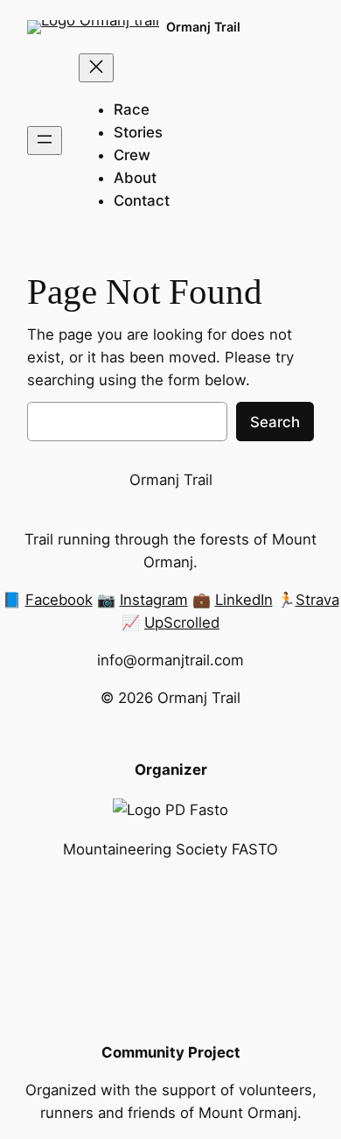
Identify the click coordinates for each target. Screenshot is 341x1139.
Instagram (154, 599)
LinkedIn (244, 599)
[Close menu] (96, 67)
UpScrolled (181, 622)
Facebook (59, 599)
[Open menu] (44, 140)
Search (275, 422)
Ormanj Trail (203, 26)
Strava (317, 599)
